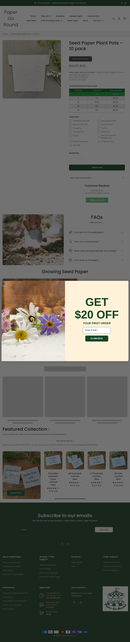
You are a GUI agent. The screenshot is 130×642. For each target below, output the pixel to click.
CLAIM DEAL (96, 338)
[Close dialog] (4, 283)
